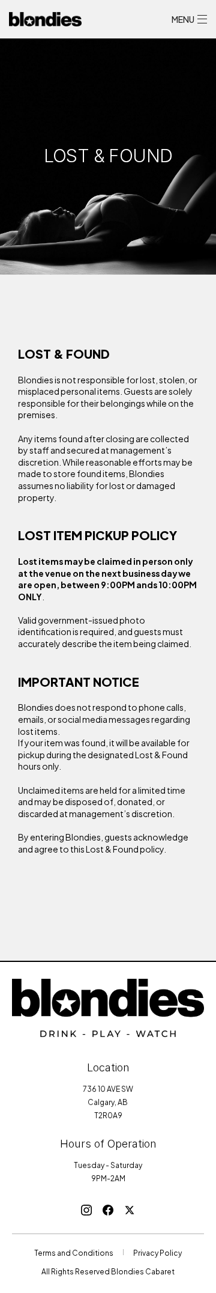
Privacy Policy (157, 1252)
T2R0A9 (108, 1115)
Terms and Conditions (73, 1252)
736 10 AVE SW (108, 1088)
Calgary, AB (108, 1101)
